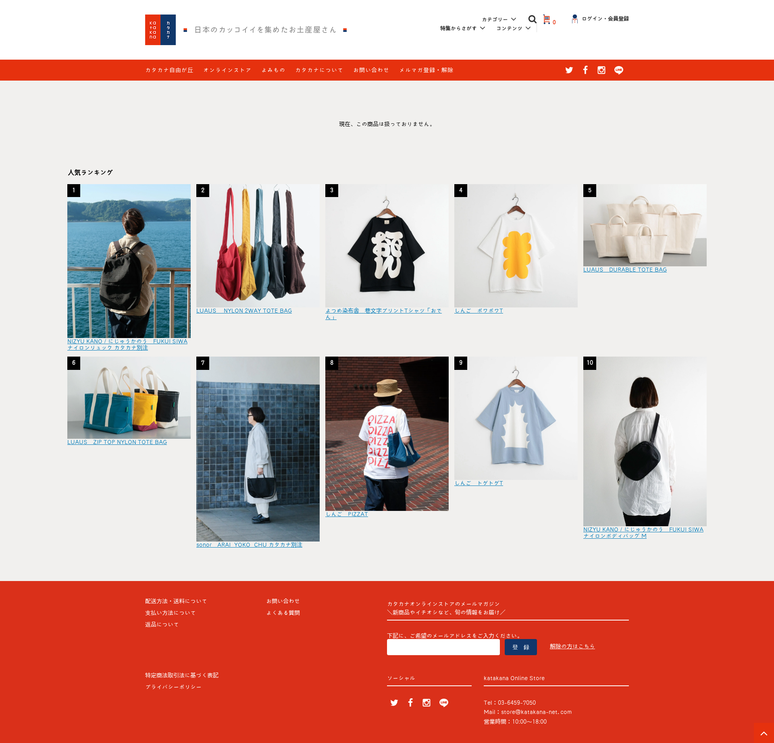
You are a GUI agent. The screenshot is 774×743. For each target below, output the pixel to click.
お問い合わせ (371, 70)
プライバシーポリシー (173, 687)
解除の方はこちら (572, 646)
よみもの (273, 70)
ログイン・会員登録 (605, 18)
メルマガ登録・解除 (426, 70)
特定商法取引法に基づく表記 (181, 675)
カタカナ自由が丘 (169, 70)
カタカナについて (319, 70)
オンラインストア (227, 70)
